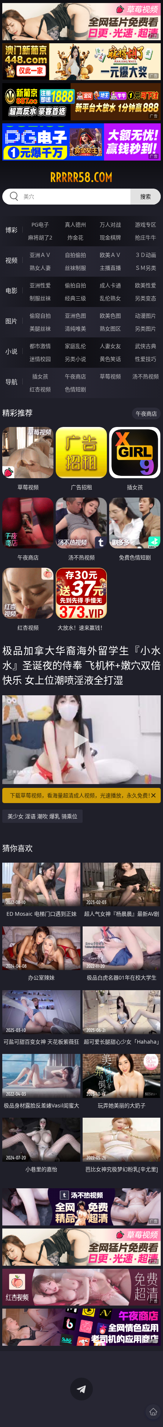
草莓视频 (110, 376)
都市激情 (40, 346)
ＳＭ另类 (145, 267)
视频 (11, 260)
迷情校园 (40, 358)
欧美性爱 (145, 285)
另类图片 (145, 328)
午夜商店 (75, 376)
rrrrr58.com (81, 177)
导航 (11, 382)
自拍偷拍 (75, 254)
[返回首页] (153, 1411)
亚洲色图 (75, 315)
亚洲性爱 (40, 285)
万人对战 (110, 224)
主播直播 (110, 267)
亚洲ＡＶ (40, 254)
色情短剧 (75, 389)
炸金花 (75, 237)
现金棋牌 (110, 237)
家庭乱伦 (75, 346)
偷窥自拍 (40, 315)
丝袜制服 (75, 267)
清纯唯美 (75, 328)
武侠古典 (145, 346)
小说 (11, 351)
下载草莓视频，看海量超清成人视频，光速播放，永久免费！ (81, 795)
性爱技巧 (145, 358)
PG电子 (40, 224)
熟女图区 (110, 328)
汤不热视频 (145, 376)
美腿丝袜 (40, 328)
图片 (11, 321)
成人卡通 (110, 285)
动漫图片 (145, 315)
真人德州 (75, 224)
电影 (11, 291)
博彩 (11, 230)
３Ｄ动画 (145, 254)
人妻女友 (110, 346)
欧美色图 (110, 315)
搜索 (145, 196)
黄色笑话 (110, 358)
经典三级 (75, 298)
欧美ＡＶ (110, 254)
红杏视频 (40, 389)
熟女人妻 (40, 267)
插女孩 (40, 376)
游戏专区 (145, 224)
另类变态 (145, 298)
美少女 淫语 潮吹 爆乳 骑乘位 (42, 816)
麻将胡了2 (40, 237)
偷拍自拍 (75, 285)
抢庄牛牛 (145, 237)
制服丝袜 (40, 298)
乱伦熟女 (110, 298)
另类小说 (75, 358)
